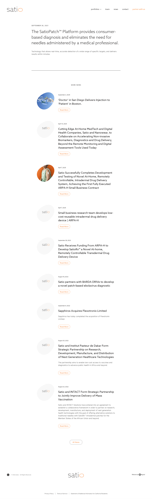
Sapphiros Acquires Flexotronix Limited (82, 311)
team (107, 9)
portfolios (95, 9)
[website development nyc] (122, 474)
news (116, 9)
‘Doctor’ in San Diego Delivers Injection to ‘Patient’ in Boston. (84, 102)
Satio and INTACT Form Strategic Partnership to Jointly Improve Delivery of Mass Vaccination (86, 395)
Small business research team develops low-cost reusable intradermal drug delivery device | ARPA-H (85, 216)
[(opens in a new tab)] (46, 311)
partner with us (139, 9)
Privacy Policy (49, 493)
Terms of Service (62, 493)
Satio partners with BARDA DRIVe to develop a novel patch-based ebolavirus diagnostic (86, 284)
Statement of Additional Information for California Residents (89, 493)
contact (125, 9)
